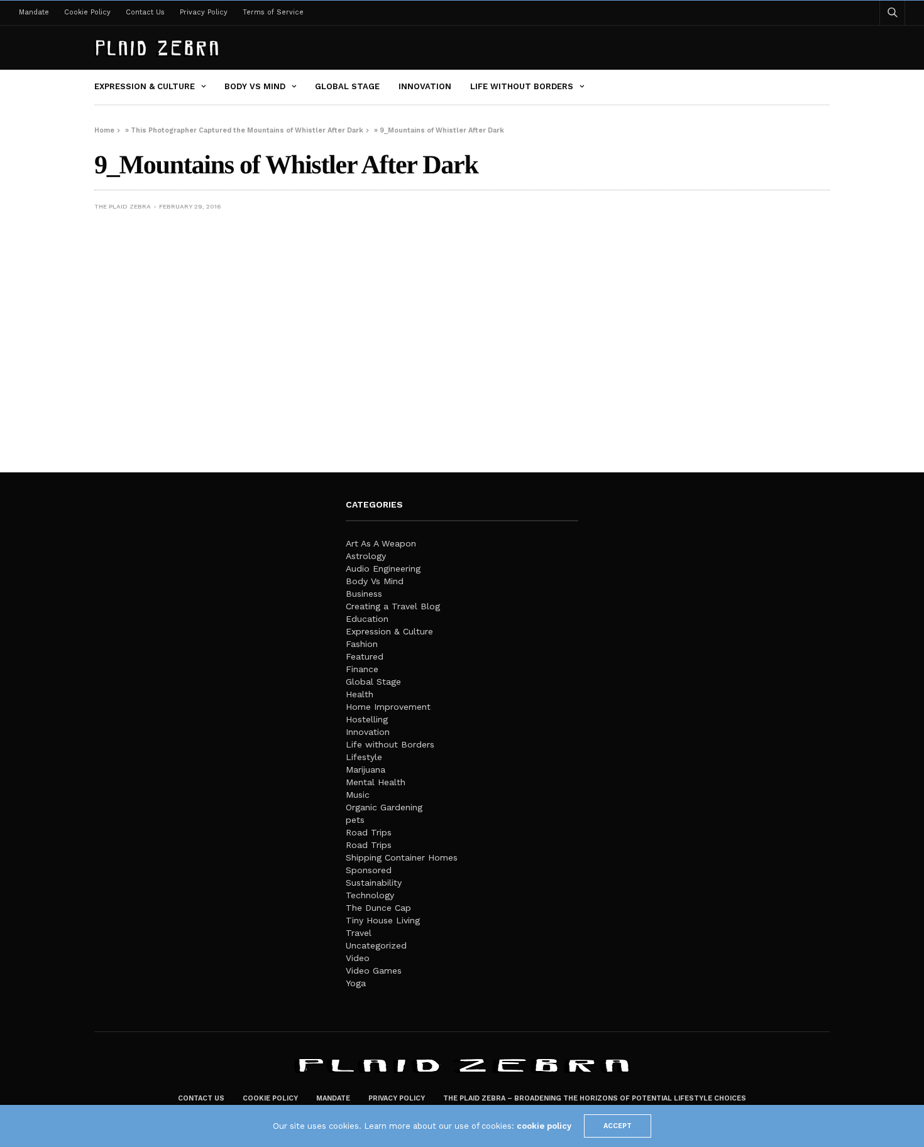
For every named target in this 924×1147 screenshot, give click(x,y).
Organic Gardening (384, 807)
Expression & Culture (144, 86)
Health (359, 694)
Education (367, 618)
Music (358, 794)
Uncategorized (376, 945)
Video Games (374, 970)
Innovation (425, 86)
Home (104, 130)
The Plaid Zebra (122, 206)
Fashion (362, 643)
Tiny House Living (383, 920)
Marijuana (365, 769)
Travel (358, 932)
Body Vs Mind (254, 86)
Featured (364, 656)
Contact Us (145, 12)
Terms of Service (273, 12)
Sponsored (369, 870)
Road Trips (369, 832)
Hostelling (367, 719)
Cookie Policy (87, 12)
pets (355, 819)
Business (364, 593)
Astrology (366, 556)
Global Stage (347, 86)
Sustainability (374, 882)
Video (358, 958)
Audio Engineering (383, 568)
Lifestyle (364, 757)
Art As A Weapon (381, 543)
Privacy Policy (204, 12)
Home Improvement (388, 706)
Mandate (34, 12)
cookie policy (544, 1126)
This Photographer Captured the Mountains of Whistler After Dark (247, 130)
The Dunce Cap (378, 907)
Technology (370, 895)
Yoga (356, 983)
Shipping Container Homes (402, 857)
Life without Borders (521, 86)
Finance (362, 669)
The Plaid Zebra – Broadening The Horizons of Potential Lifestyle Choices (594, 1098)
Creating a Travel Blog (393, 606)
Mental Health (375, 782)
